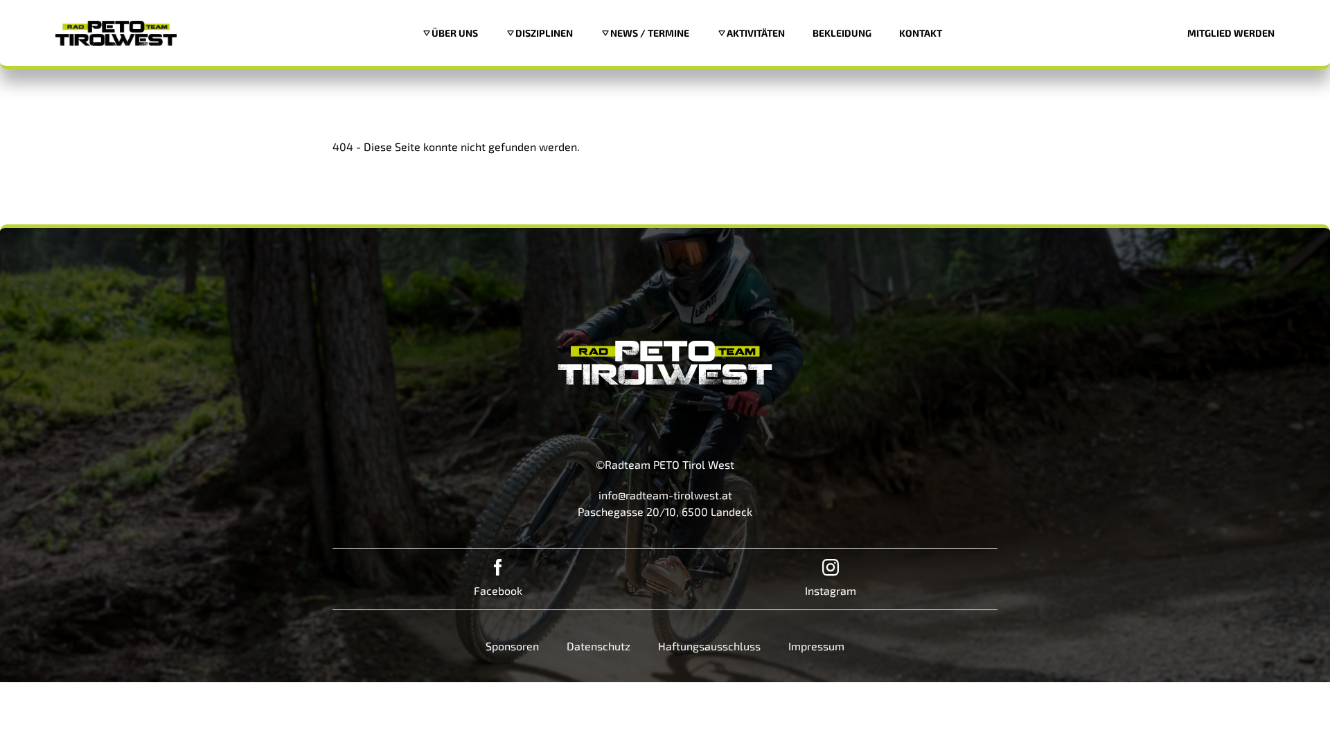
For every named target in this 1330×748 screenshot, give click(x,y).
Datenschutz (598, 645)
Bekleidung (842, 33)
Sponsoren (512, 645)
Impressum (816, 645)
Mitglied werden (1231, 33)
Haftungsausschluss (709, 645)
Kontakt (920, 33)
